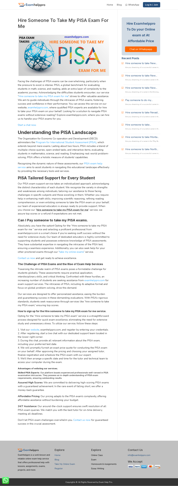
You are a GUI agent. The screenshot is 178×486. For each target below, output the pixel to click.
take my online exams (71, 252)
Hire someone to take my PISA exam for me (43, 96)
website (34, 329)
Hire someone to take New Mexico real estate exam (140, 63)
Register (59, 468)
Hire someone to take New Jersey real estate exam (140, 76)
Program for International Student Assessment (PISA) (66, 142)
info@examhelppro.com (139, 455)
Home (110, 5)
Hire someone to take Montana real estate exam (142, 137)
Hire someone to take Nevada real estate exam (142, 112)
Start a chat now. (27, 125)
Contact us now (26, 258)
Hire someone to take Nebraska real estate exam (140, 125)
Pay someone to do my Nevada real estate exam (139, 100)
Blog (119, 5)
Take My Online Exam (65, 464)
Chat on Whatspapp (141, 49)
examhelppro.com (38, 107)
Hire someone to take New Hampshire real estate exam (141, 88)
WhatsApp (133, 5)
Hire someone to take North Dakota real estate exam (141, 149)
